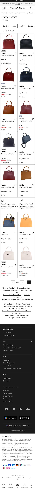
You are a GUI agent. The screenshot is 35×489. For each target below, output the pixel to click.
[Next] (22, 282)
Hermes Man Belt (9, 288)
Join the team (7, 399)
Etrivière (27, 295)
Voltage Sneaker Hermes (17, 318)
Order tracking (8, 345)
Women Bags (19, 13)
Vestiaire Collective (11, 387)
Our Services (8, 329)
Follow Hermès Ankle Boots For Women (16, 311)
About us (6, 390)
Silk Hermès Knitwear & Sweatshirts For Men (17, 291)
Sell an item (7, 366)
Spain (30, 478)
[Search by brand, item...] (4, 8)
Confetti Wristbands (23, 304)
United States (19, 478)
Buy (4, 341)
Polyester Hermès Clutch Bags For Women (17, 299)
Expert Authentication (27, 204)
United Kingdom (10, 478)
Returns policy (8, 351)
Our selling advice (9, 363)
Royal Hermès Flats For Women (16, 315)
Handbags (29, 13)
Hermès (10, 13)
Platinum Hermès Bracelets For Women (16, 306)
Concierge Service (9, 335)
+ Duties (25, 60)
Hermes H (16, 297)
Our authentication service (12, 348)
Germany (25, 478)
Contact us (6, 381)
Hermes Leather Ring (16, 308)
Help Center (7, 378)
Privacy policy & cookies (16, 431)
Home (4, 13)
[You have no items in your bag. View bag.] (31, 8)
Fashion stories (8, 402)
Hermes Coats (8, 304)
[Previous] (13, 282)
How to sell (6, 360)
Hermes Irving (16, 313)
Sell (4, 356)
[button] (31, 8)
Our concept (7, 332)
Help (4, 375)
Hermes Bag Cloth (23, 288)
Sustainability (7, 393)
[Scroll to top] (29, 282)
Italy (17, 479)
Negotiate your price (8, 204)
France (4, 478)
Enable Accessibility (17, 1)
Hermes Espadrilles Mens (12, 295)
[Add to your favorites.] (15, 53)
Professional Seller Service (12, 369)
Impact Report (7, 396)
